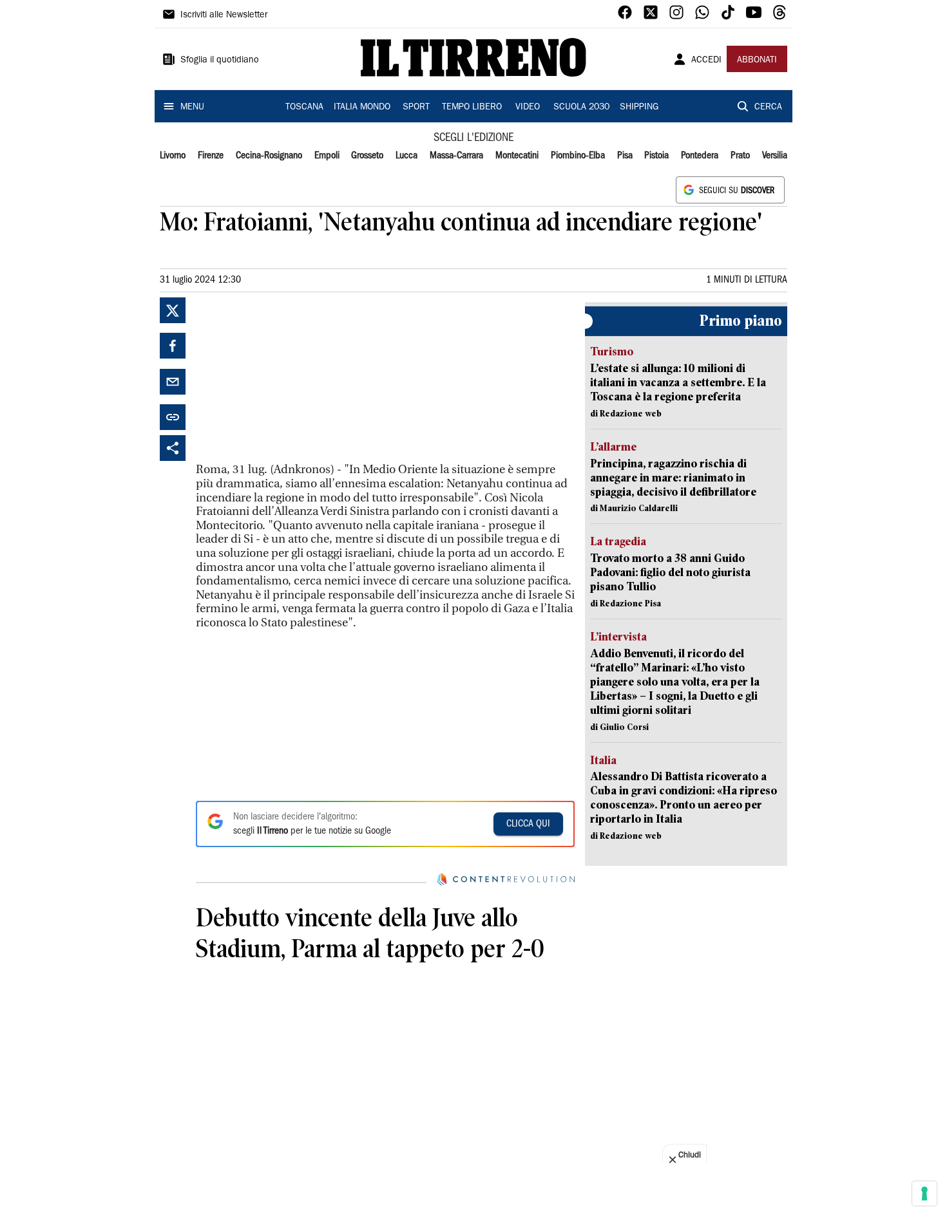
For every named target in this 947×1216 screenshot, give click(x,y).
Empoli (327, 155)
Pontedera (699, 155)
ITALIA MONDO (362, 107)
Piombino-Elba (578, 155)
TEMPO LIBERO (472, 107)
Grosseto (367, 155)
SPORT (416, 107)
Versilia (774, 155)
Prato (740, 155)
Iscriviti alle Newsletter (223, 15)
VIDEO (527, 107)
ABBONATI (757, 60)
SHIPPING (639, 107)
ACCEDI (706, 60)
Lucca (406, 155)
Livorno (173, 155)
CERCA (768, 107)
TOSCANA (304, 107)
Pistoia (656, 155)
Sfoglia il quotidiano (219, 60)
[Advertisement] (292, 377)
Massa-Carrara (456, 155)
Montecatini (517, 155)
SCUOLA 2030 (581, 107)
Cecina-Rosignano (269, 155)
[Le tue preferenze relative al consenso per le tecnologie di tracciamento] (924, 1193)
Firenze (211, 155)
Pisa (625, 155)
